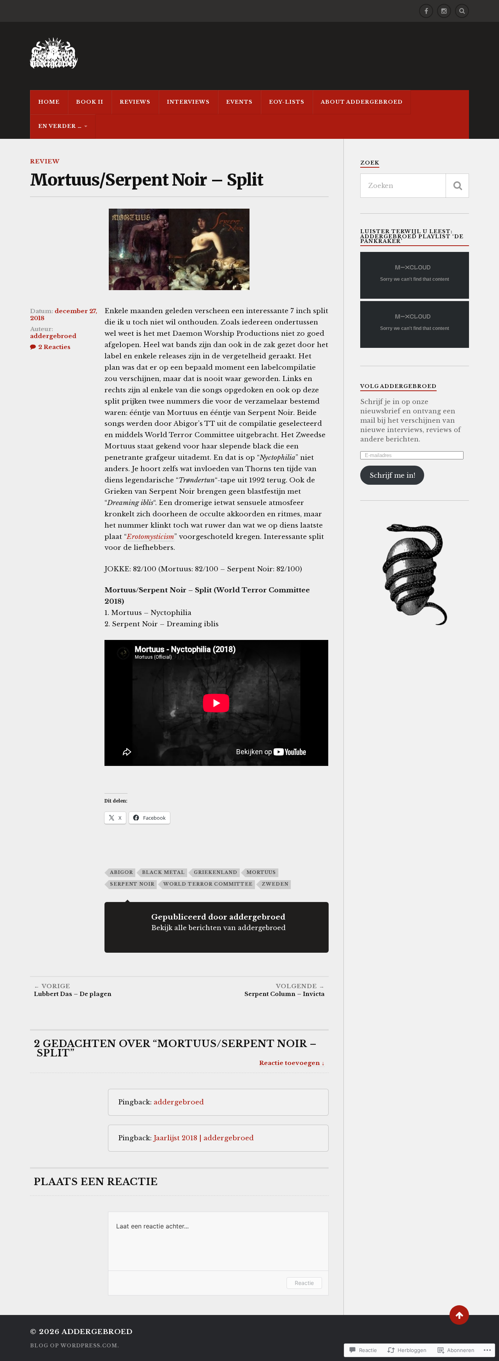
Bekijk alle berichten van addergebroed (218, 928)
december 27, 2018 (63, 315)
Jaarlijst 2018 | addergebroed (204, 1138)
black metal (163, 872)
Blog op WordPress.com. (74, 1346)
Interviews (188, 102)
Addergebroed (97, 1332)
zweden (275, 884)
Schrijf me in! (392, 475)
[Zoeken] (457, 186)
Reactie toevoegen (289, 1063)
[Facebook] (426, 11)
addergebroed (53, 336)
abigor (121, 872)
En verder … (60, 126)
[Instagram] (444, 11)
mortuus (261, 872)
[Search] (462, 11)
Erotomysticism (150, 537)
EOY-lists (286, 102)
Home (49, 102)
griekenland (215, 872)
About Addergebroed (362, 102)
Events (239, 102)
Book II (89, 102)
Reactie (304, 1282)
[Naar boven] (459, 1315)
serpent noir (132, 884)
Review (45, 161)
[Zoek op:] (414, 186)
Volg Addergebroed (398, 386)
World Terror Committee (208, 884)
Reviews (135, 102)
